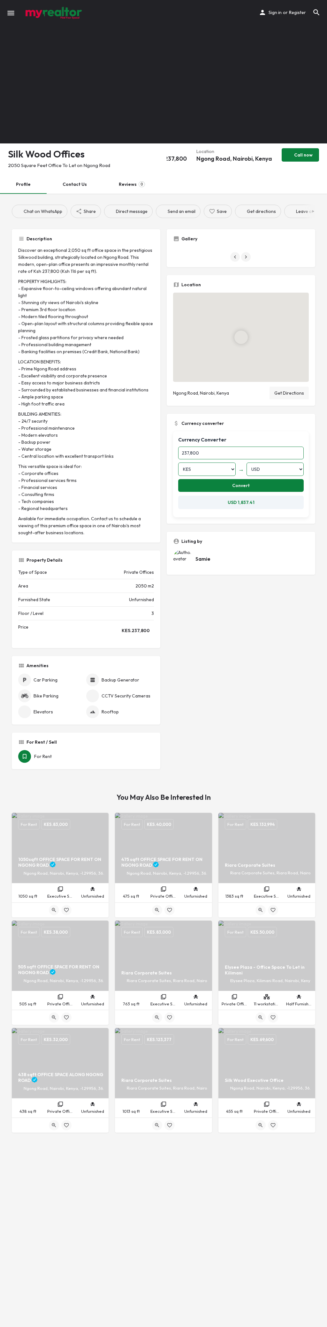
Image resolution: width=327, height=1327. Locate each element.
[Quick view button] (54, 910)
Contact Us (75, 184)
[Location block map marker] (241, 337)
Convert (241, 485)
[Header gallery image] (54, 71)
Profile (23, 184)
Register (297, 12)
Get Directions (289, 393)
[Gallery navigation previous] (235, 257)
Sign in (275, 12)
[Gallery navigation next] (246, 257)
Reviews (131, 184)
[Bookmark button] (66, 910)
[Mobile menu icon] (10, 13)
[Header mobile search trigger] (316, 12)
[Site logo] (54, 13)
